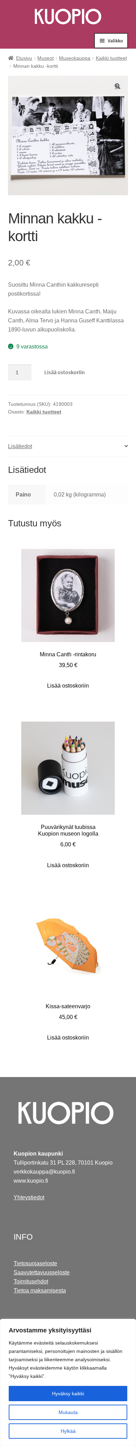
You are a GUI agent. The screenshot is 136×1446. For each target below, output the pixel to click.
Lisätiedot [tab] (20, 446)
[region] (68, 1382)
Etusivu (24, 58)
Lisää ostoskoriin (64, 372)
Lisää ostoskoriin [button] (68, 686)
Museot (45, 58)
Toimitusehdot (31, 1281)
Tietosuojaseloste (35, 1263)
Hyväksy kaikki (68, 1393)
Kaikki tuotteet (111, 58)
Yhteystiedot (29, 1197)
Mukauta (68, 1412)
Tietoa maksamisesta (40, 1290)
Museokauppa (74, 58)
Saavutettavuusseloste (42, 1272)
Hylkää (68, 1431)
